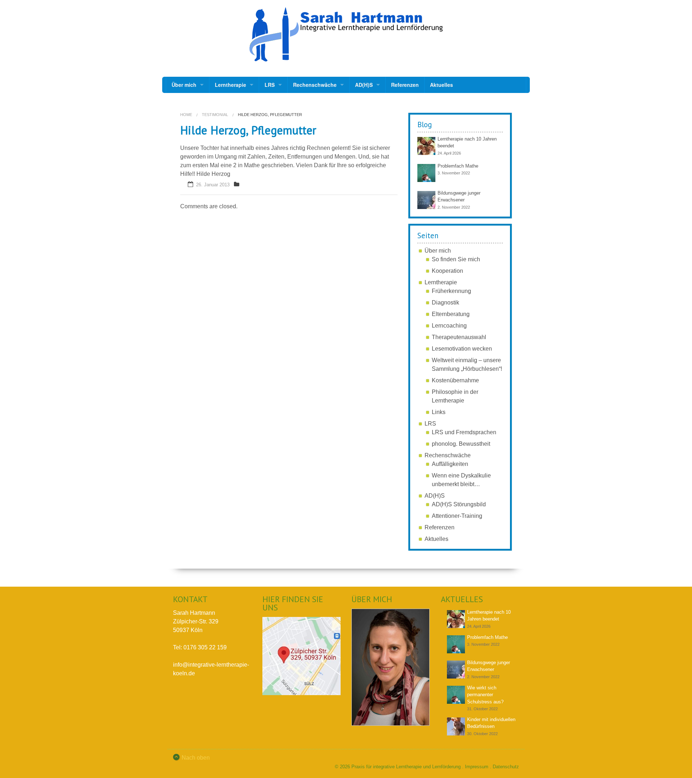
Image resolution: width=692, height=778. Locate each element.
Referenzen (405, 84)
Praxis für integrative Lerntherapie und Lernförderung (406, 766)
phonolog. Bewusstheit (461, 444)
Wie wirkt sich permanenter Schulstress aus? (485, 694)
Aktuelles (441, 84)
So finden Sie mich (456, 259)
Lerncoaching (449, 326)
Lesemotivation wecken (462, 349)
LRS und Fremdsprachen (464, 432)
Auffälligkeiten (450, 464)
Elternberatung (451, 314)
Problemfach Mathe (458, 166)
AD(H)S (364, 84)
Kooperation (447, 271)
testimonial (215, 114)
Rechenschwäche (315, 84)
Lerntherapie (230, 84)
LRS (270, 84)
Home (186, 114)
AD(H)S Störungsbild (459, 504)
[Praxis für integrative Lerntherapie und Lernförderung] (346, 34)
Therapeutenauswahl (459, 337)
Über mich (184, 84)
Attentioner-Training (457, 516)
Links (438, 412)
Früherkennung (451, 291)
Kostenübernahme (455, 380)
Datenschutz (506, 766)
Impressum (476, 766)
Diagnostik (445, 302)
